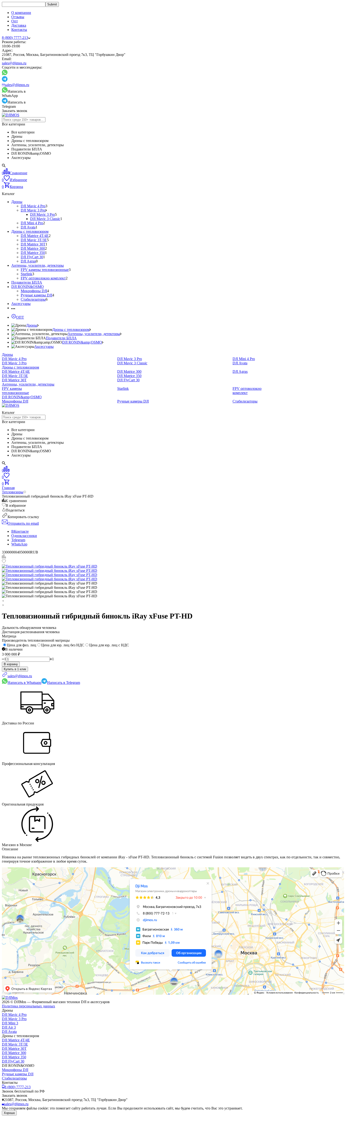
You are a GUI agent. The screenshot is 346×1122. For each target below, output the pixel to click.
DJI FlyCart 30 (32, 257)
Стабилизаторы (33, 299)
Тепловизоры (12, 492)
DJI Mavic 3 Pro (33, 210)
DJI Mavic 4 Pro (33, 206)
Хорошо (9, 1113)
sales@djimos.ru (14, 63)
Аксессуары (21, 304)
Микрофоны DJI (34, 291)
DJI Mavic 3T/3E (34, 240)
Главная (8, 488)
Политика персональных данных (28, 1006)
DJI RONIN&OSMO (27, 287)
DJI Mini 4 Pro (32, 223)
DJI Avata (28, 227)
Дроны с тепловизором (29, 231)
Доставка (18, 25)
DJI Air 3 (9, 1027)
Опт (14, 21)
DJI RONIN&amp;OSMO (82, 342)
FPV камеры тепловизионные (45, 270)
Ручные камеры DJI (36, 295)
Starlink (26, 274)
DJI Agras (28, 261)
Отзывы (17, 17)
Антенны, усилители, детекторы (37, 265)
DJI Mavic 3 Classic (45, 219)
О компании (21, 13)
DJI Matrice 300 (33, 248)
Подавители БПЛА (26, 282)
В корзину (11, 664)
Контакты (19, 30)
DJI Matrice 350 (33, 253)
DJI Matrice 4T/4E (35, 236)
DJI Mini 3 (10, 1023)
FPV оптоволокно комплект (43, 278)
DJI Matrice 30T (33, 244)
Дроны (16, 202)
